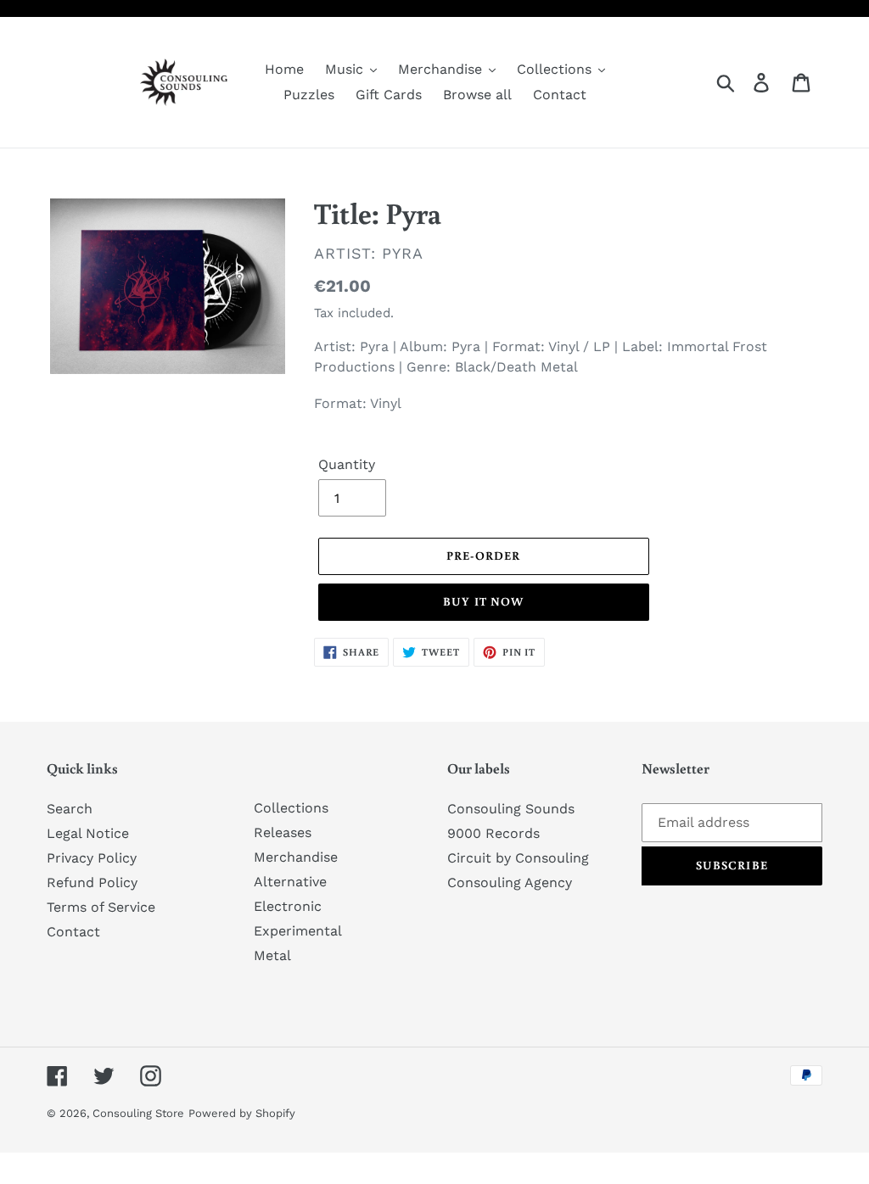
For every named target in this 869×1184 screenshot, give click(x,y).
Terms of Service (101, 907)
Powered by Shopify (241, 1113)
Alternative (290, 882)
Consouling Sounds (511, 809)
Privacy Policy (92, 858)
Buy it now (483, 601)
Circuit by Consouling (518, 858)
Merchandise (296, 857)
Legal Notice (88, 833)
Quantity (346, 464)
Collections (291, 808)
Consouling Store (138, 1113)
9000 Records (493, 833)
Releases (282, 832)
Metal (272, 955)
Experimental (298, 931)
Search (70, 809)
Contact (73, 932)
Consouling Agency (509, 882)
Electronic (288, 906)
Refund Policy (92, 882)
